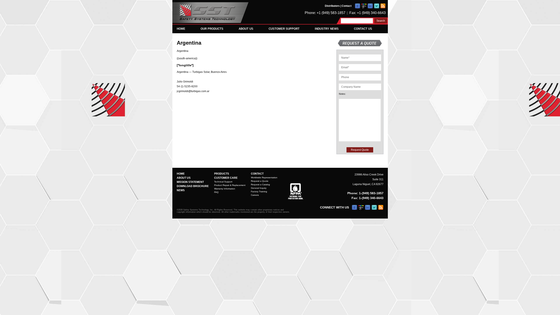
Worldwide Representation (264, 177)
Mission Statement (190, 182)
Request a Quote (259, 181)
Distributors (332, 5)
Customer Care (226, 177)
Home (181, 28)
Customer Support (284, 28)
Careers (255, 195)
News (181, 190)
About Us (246, 28)
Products (221, 173)
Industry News (327, 28)
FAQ (216, 192)
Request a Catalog (260, 184)
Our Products (212, 28)
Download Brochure (193, 186)
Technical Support (223, 181)
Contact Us (363, 28)
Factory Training (259, 191)
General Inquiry (258, 188)
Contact (347, 5)
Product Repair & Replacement (229, 185)
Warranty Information (224, 188)
